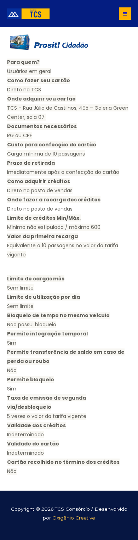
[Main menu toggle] (125, 13)
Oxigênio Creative (73, 518)
